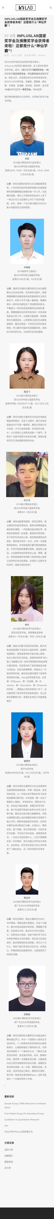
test (6, 1125)
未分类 (27, 55)
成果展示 (8, 1156)
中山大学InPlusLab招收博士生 (18, 1131)
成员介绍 (8, 1149)
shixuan (41, 55)
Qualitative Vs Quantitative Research (21, 1119)
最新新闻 (8, 1162)
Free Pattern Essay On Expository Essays (24, 1113)
